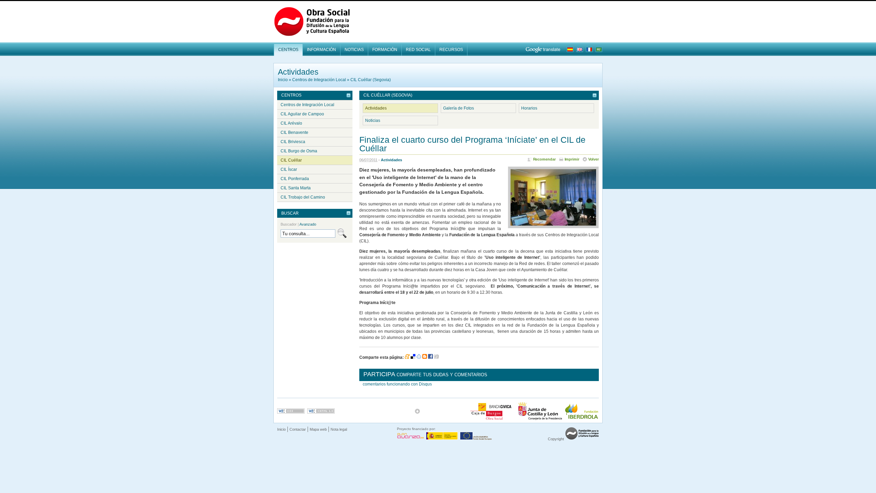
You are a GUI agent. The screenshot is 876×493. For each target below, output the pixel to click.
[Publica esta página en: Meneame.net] (407, 357)
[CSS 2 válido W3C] (291, 411)
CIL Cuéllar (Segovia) (370, 79)
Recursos (451, 49)
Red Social (418, 49)
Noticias (354, 49)
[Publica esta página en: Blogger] (424, 357)
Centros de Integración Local (319, 79)
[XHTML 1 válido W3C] (321, 411)
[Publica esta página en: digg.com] (436, 357)
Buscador (298, 224)
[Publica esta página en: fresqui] (418, 357)
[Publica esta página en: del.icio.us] (413, 357)
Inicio (283, 79)
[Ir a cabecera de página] (417, 411)
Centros (288, 49)
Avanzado (307, 224)
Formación (384, 49)
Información (321, 49)
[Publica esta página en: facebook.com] (430, 357)
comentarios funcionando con (397, 384)
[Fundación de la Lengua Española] (582, 439)
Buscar (290, 213)
